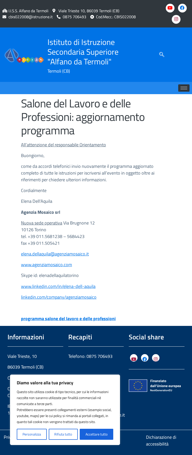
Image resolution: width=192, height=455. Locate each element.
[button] (162, 55)
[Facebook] (182, 8)
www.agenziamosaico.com (46, 264)
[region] (65, 410)
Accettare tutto (97, 434)
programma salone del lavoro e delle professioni (68, 318)
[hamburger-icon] (184, 88)
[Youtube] (170, 8)
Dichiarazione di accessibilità (161, 440)
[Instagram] (176, 19)
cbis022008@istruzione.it (30, 17)
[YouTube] (134, 358)
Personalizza (31, 434)
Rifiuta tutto (63, 434)
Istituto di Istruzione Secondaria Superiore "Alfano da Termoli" (83, 52)
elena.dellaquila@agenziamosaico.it (55, 253)
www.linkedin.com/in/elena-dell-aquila (58, 286)
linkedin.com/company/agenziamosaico (58, 297)
